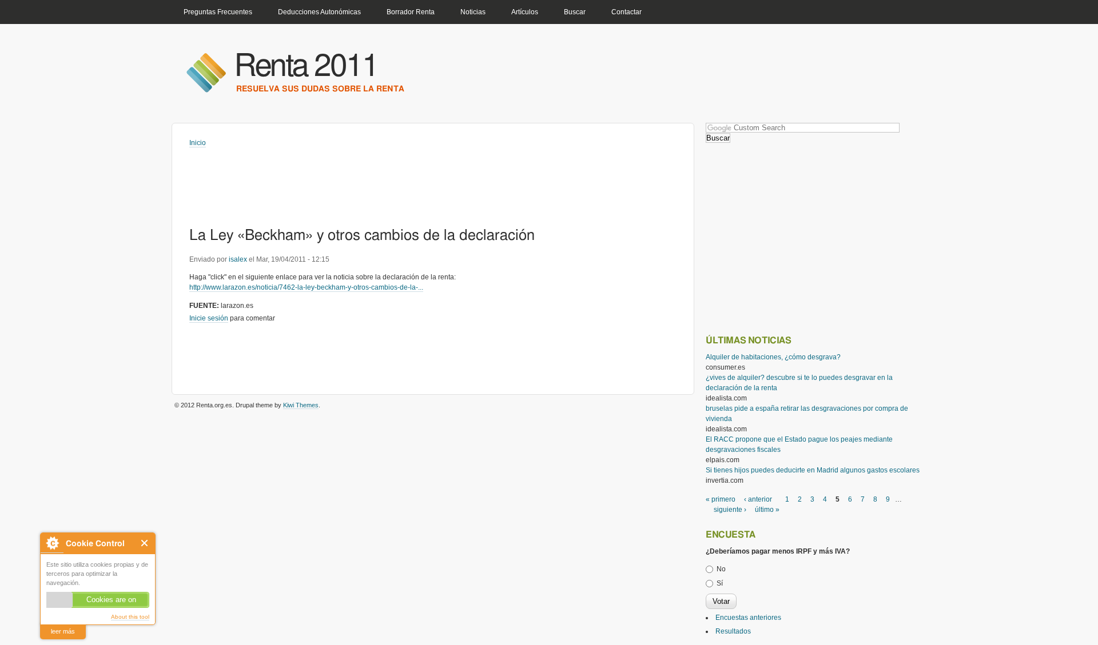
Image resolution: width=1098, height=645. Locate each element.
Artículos (524, 12)
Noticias (473, 12)
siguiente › (730, 510)
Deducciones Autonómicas (319, 12)
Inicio (197, 143)
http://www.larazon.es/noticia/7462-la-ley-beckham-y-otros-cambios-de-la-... (306, 287)
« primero (720, 499)
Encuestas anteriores (748, 618)
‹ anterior (758, 499)
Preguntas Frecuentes (218, 12)
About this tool (130, 617)
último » (767, 510)
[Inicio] (206, 72)
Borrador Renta (411, 12)
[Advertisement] (397, 179)
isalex (238, 259)
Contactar (626, 12)
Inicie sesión (208, 318)
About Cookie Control (52, 543)
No (721, 569)
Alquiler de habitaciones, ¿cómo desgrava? (773, 357)
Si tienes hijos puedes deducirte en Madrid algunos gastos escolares (813, 470)
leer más (63, 631)
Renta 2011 (306, 66)
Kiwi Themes (301, 405)
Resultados (733, 631)
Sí (720, 583)
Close (145, 543)
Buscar (575, 12)
